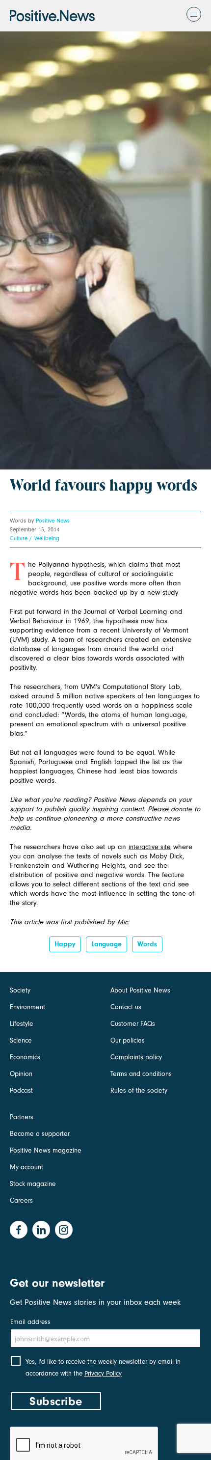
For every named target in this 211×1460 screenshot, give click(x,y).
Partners (21, 1117)
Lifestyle (21, 1023)
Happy (65, 944)
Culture (18, 538)
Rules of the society (138, 1090)
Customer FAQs (132, 1023)
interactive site (150, 847)
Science (21, 1040)
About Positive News (140, 990)
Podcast (21, 1090)
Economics (25, 1057)
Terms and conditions (141, 1074)
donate (181, 809)
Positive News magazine (45, 1150)
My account (26, 1167)
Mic (122, 922)
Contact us (125, 1007)
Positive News (53, 520)
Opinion (21, 1074)
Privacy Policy (103, 1373)
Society (20, 990)
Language (106, 944)
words (147, 944)
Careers (21, 1200)
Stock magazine (33, 1184)
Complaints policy (136, 1057)
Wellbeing (46, 538)
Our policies (127, 1040)
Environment (27, 1007)
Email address (30, 1321)
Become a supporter (40, 1133)
